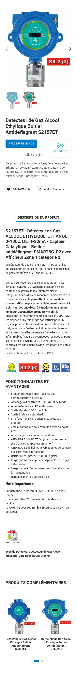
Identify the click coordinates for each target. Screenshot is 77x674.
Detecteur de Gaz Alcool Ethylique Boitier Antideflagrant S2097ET (21, 643)
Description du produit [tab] (38, 217)
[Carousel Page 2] (42, 661)
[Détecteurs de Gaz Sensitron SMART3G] (12, 536)
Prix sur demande (21, 143)
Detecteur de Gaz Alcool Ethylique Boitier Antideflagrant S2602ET (56, 643)
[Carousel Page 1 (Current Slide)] (36, 661)
